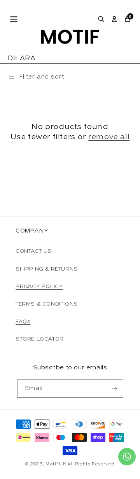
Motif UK (56, 464)
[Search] (101, 19)
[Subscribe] (114, 388)
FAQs (23, 322)
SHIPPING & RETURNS (47, 269)
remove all (109, 137)
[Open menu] (14, 19)
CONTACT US (34, 251)
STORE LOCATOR (40, 339)
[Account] (114, 19)
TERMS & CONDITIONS (47, 304)
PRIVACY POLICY (39, 287)
